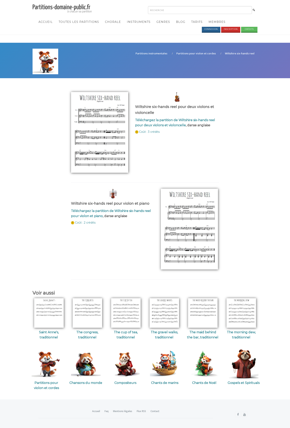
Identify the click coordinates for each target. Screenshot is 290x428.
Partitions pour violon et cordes (196, 53)
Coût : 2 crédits (85, 222)
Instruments (139, 22)
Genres (163, 22)
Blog (180, 22)
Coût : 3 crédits (149, 132)
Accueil (45, 22)
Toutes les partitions (79, 22)
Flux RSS (141, 411)
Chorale (113, 22)
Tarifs (197, 22)
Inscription (231, 29)
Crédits (249, 29)
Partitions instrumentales (151, 53)
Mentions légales (122, 411)
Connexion (211, 29)
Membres (217, 22)
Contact (155, 411)
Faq (107, 411)
